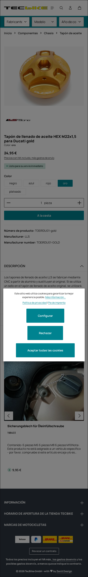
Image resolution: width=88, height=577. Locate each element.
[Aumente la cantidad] (79, 202)
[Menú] (52, 8)
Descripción (14, 266)
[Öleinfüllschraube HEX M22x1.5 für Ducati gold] (44, 76)
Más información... (55, 297)
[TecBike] (25, 8)
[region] (44, 76)
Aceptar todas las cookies (45, 350)
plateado (15, 191)
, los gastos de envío (63, 559)
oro (65, 183)
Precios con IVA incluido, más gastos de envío (29, 158)
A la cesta (44, 215)
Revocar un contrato (44, 551)
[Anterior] (9, 415)
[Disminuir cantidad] (8, 202)
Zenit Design (64, 571)
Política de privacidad (35, 302)
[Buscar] (61, 8)
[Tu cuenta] (70, 8)
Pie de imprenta (56, 302)
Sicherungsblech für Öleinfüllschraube (35, 426)
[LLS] (17, 120)
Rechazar (45, 333)
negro (13, 183)
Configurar (45, 316)
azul (31, 183)
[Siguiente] (79, 415)
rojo (48, 183)
